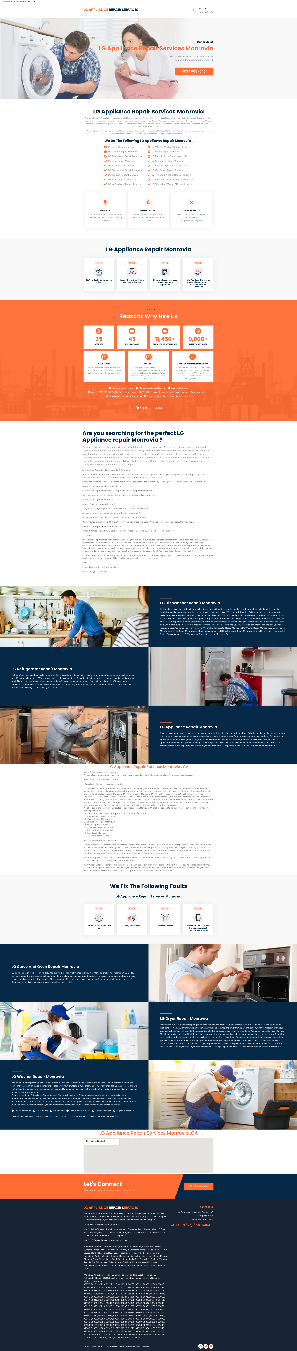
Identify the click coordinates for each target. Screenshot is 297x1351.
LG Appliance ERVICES (111, 1207)
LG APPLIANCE (111, 9)
